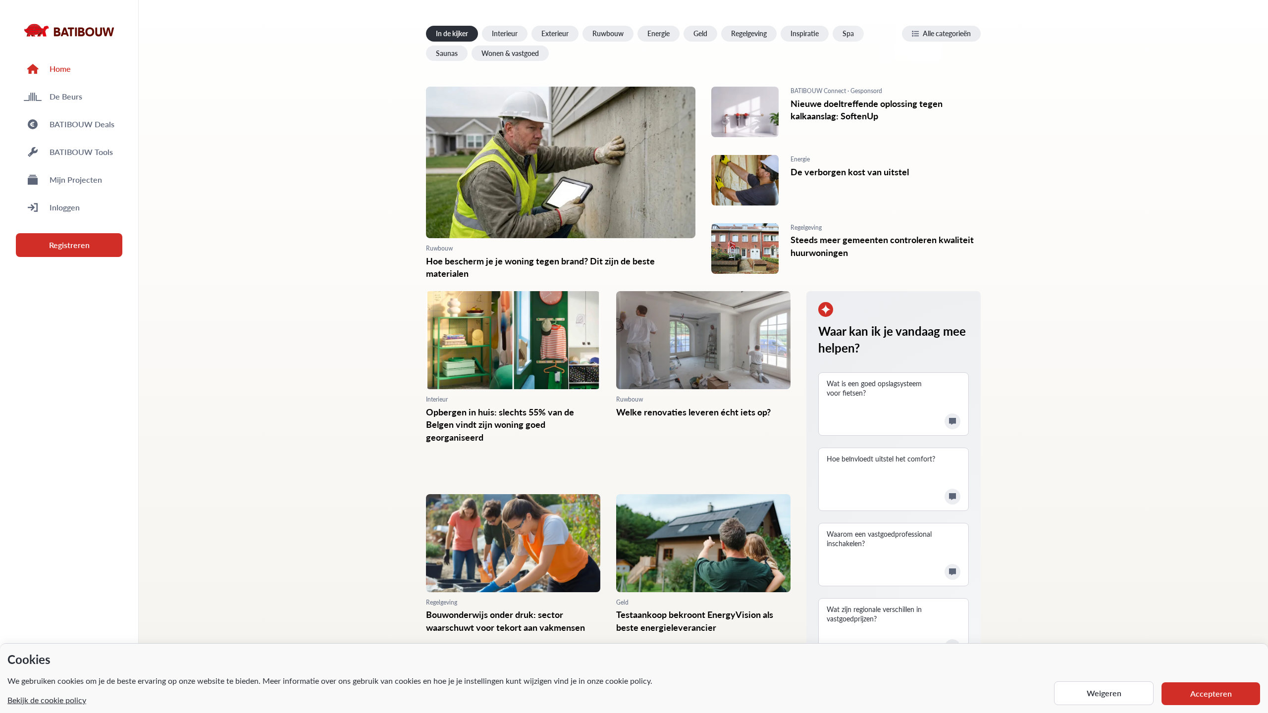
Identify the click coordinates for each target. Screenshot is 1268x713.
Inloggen (65, 207)
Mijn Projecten (76, 179)
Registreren (69, 245)
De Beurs (66, 96)
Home (60, 68)
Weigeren (1104, 693)
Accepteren (1211, 693)
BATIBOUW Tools (81, 151)
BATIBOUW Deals (82, 124)
